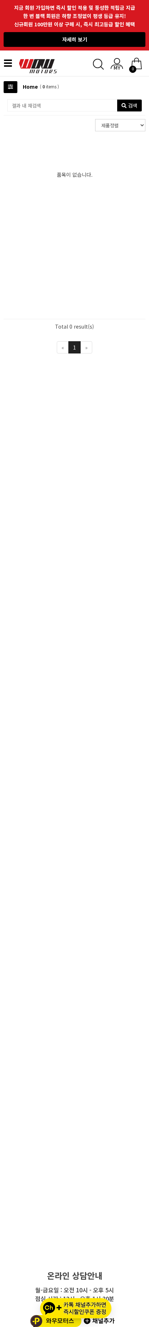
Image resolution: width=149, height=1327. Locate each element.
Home (30, 86)
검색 (132, 105)
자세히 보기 (74, 39)
